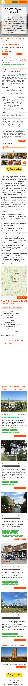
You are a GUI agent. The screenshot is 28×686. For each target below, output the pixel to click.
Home (2, 38)
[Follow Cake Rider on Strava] (18, 680)
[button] (15, 280)
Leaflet (25, 295)
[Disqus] (14, 364)
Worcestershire (18, 38)
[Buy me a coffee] (14, 171)
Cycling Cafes (9, 38)
